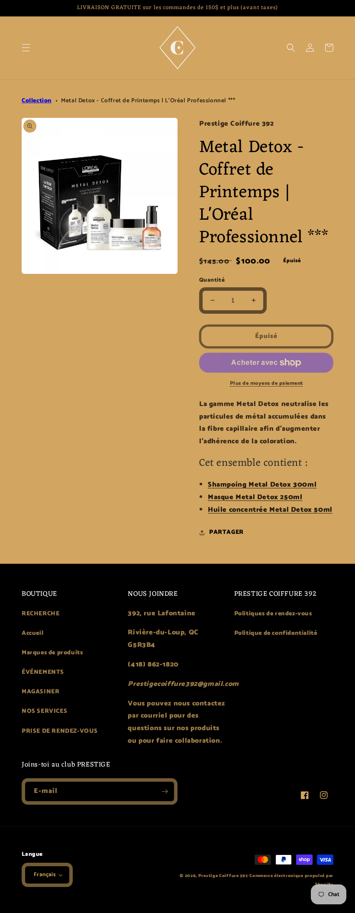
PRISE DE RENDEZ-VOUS (60, 731)
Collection (37, 100)
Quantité (212, 280)
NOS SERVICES (44, 711)
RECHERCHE (40, 614)
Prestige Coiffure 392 (223, 875)
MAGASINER (40, 692)
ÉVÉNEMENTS (43, 672)
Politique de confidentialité (275, 633)
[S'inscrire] (164, 791)
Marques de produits (52, 653)
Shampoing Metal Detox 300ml (262, 485)
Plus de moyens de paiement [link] (266, 383)
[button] (26, 47)
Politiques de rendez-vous (273, 614)
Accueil (32, 633)
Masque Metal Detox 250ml (255, 497)
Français (44, 874)
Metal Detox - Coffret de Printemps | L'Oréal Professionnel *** (148, 100)
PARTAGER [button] (226, 532)
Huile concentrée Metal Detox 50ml (270, 510)
